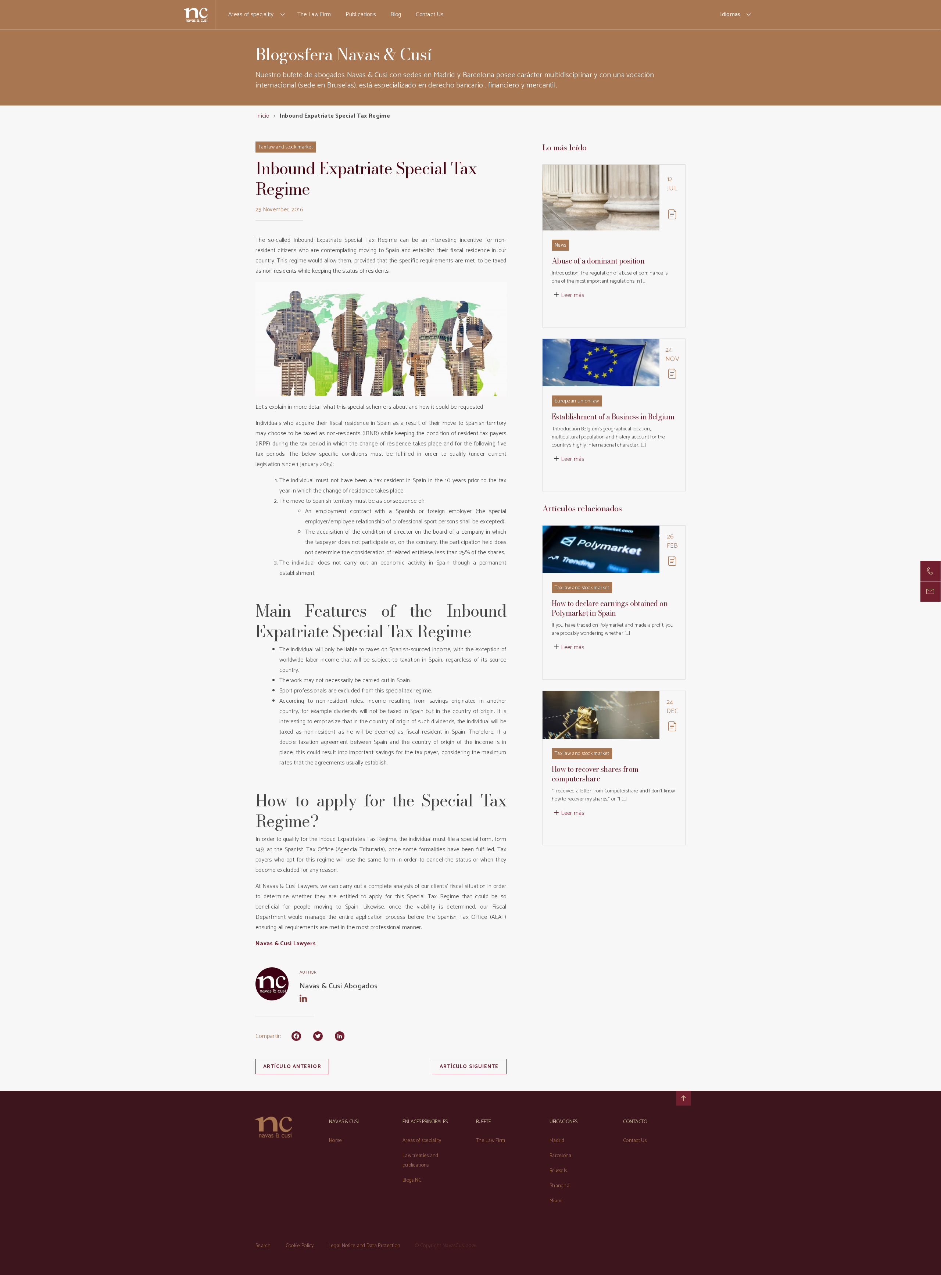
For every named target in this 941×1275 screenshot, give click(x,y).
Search (263, 1246)
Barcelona (561, 1156)
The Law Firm (314, 14)
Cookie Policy (300, 1246)
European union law (577, 401)
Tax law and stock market (285, 147)
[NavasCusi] (196, 14)
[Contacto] (930, 571)
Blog (395, 14)
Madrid (557, 1140)
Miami (556, 1201)
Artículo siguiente (469, 1067)
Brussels (558, 1171)
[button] (283, 15)
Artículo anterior (292, 1067)
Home (335, 1140)
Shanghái (560, 1186)
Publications (361, 14)
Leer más (572, 295)
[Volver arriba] (683, 1098)
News (560, 245)
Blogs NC (411, 1180)
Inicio (262, 116)
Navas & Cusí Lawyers (285, 944)
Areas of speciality (251, 14)
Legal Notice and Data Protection (365, 1246)
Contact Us (429, 14)
